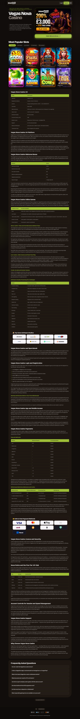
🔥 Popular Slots (12, 45)
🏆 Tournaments (41, 45)
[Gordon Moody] (47, 712)
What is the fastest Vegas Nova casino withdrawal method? (25, 674)
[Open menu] (71, 3)
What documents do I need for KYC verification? (23, 678)
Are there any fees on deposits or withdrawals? (23, 689)
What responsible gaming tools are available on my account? (26, 693)
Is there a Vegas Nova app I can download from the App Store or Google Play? (30, 670)
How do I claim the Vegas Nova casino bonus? (22, 666)
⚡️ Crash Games (34, 45)
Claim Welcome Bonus (52, 36)
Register (66, 3)
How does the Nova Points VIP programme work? (23, 685)
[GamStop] (37, 712)
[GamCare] (33, 712)
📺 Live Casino (26, 45)
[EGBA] (42, 712)
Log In (61, 3)
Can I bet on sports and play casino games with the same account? (27, 681)
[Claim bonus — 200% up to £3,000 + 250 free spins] (53, 20)
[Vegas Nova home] (12, 3)
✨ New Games (19, 45)
